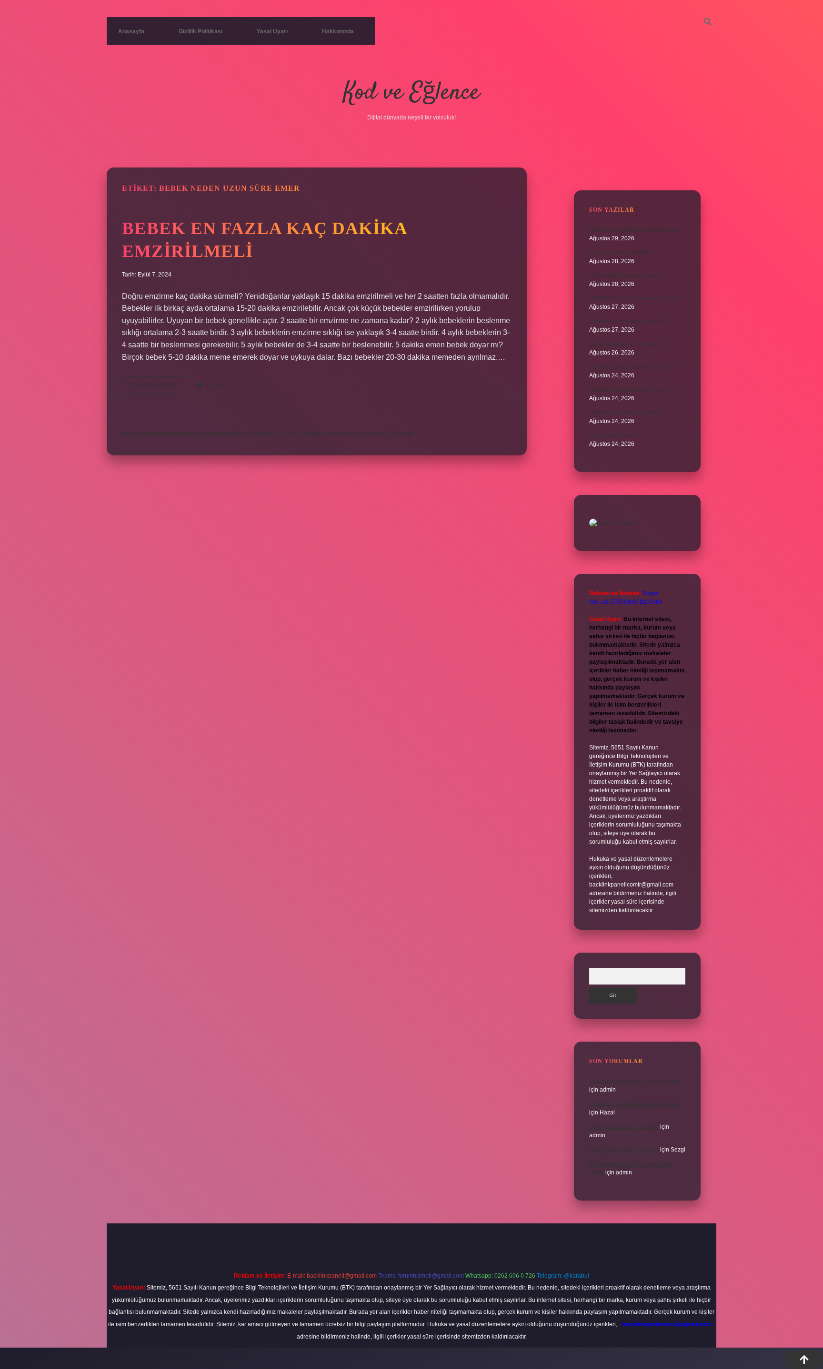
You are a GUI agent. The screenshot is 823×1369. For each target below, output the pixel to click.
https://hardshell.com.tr (264, 434)
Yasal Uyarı (272, 31)
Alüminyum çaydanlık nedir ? (626, 412)
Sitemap (400, 434)
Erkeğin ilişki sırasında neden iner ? (635, 298)
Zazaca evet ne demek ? (620, 252)
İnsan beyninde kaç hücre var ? (629, 321)
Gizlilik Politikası (200, 31)
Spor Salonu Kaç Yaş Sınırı (624, 1126)
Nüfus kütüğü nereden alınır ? (627, 275)
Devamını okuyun (159, 387)
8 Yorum (217, 385)
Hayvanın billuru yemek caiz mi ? (631, 367)
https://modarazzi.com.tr (344, 434)
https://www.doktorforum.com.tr (173, 434)
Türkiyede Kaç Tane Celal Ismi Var (633, 1081)
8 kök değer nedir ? (614, 435)
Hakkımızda (338, 31)
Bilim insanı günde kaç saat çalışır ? (635, 230)
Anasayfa (131, 31)
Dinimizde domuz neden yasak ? (631, 389)
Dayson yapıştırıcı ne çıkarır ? (627, 344)
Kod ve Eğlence (411, 93)
